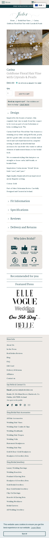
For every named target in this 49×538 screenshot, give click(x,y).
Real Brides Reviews (14, 353)
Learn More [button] (36, 528)
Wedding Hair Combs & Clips (18, 427)
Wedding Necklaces (14, 501)
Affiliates (10, 374)
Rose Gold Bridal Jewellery (17, 489)
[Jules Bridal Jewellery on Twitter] (8, 405)
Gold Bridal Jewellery (15, 485)
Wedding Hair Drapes (15, 435)
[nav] (6, 2)
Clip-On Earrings (13, 493)
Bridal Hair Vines (24, 21)
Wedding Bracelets (14, 472)
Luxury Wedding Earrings (17, 468)
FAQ (8, 362)
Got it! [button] (24, 534)
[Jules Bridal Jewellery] (24, 15)
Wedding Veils (12, 439)
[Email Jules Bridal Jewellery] (29, 405)
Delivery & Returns (14, 370)
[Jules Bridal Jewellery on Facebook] (12, 405)
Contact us (11, 378)
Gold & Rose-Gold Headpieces (19, 452)
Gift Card (10, 366)
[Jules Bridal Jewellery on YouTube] (16, 405)
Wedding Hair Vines (14, 422)
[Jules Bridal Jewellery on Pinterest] (20, 405)
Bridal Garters (12, 506)
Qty (8, 88)
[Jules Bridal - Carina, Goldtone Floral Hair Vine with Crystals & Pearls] (24, 47)
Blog (8, 357)
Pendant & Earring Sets (16, 476)
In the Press (11, 349)
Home (12, 21)
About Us (10, 345)
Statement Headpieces (15, 443)
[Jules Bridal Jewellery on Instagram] (25, 405)
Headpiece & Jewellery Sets (18, 456)
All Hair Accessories (15, 418)
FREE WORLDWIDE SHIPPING (24, 6)
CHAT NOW (24, 105)
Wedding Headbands (15, 431)
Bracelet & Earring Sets (16, 497)
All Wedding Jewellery (15, 510)
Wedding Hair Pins (14, 448)
